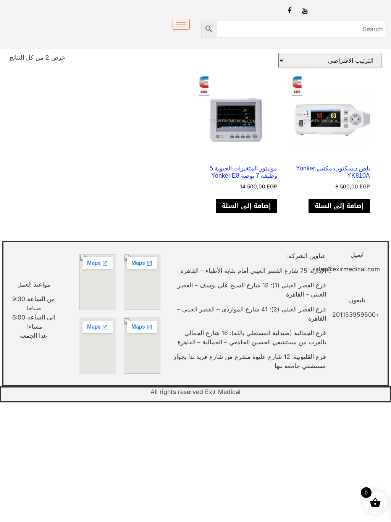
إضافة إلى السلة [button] (339, 206)
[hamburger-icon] (181, 24)
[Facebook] (289, 10)
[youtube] (305, 10)
